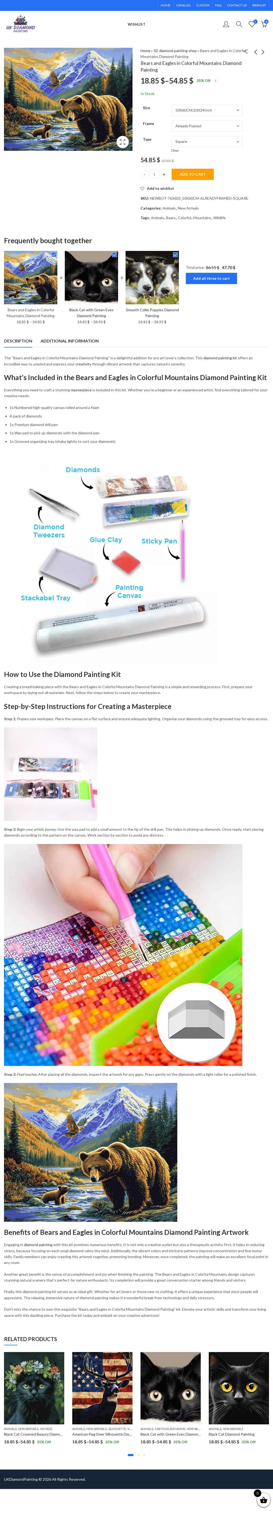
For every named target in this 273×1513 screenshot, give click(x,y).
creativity (83, 364)
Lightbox (123, 142)
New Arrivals (188, 208)
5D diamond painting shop (175, 50)
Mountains (202, 217)
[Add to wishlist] (59, 1357)
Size (146, 107)
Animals (169, 208)
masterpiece (81, 390)
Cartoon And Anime (170, 1429)
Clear (175, 150)
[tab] (18, 340)
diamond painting (38, 1244)
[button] (130, 1455)
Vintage (46, 1429)
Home (145, 50)
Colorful (184, 217)
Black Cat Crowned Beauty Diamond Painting (41, 1434)
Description (18, 340)
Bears (171, 217)
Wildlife (219, 217)
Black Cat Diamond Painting (232, 1434)
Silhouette (117, 1429)
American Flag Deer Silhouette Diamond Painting (112, 1434)
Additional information (70, 340)
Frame (148, 123)
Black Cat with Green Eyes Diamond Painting (177, 1434)
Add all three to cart (211, 278)
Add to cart (193, 174)
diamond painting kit (220, 358)
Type (147, 139)
